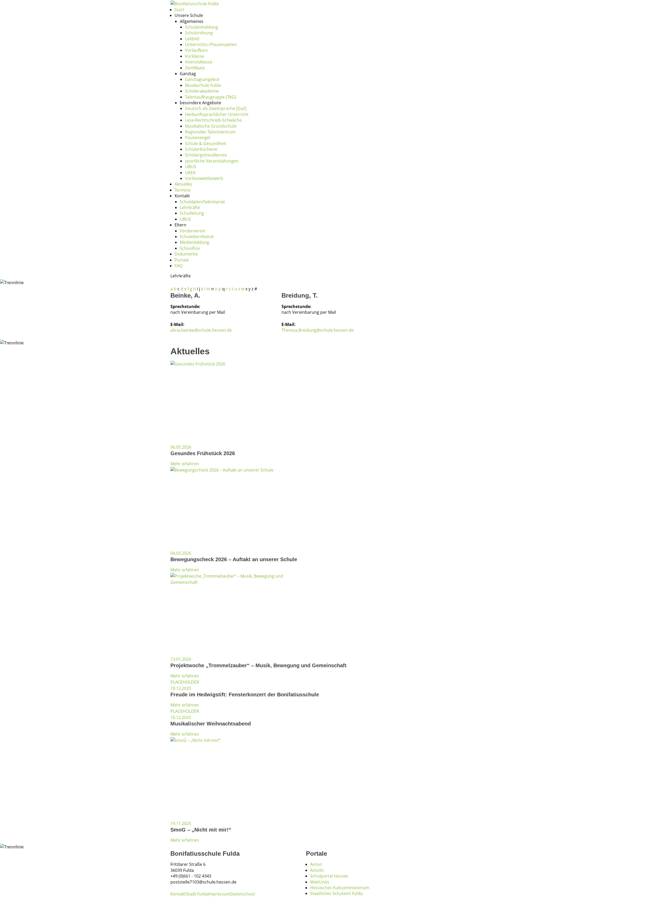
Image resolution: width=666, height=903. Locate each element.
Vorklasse (194, 56)
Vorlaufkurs (196, 50)
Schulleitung (192, 213)
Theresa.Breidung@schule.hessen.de (317, 330)
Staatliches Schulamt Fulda (336, 893)
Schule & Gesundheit (205, 143)
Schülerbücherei (201, 149)
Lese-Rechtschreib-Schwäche (213, 120)
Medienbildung (194, 242)
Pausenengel (197, 137)
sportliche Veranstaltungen (212, 161)
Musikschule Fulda (203, 85)
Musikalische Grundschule (210, 126)
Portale (182, 260)
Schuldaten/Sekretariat (202, 202)
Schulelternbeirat (197, 236)
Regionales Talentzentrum (210, 132)
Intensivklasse (198, 62)
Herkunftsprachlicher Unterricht (216, 114)
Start (179, 9)
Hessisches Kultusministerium (339, 888)
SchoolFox (190, 248)
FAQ (178, 266)
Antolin (317, 870)
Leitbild (192, 39)
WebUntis (319, 882)
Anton (316, 864)
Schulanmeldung (201, 27)
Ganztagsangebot (202, 79)
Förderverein (192, 231)
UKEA (190, 172)
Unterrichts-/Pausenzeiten (211, 44)
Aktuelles (183, 184)
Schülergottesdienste (206, 155)
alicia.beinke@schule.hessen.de (201, 330)
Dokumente (186, 254)
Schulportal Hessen (329, 876)
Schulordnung (199, 33)
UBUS (190, 166)
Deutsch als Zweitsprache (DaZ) (216, 108)
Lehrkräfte (190, 207)
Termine (182, 190)
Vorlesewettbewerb (204, 178)
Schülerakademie (202, 91)
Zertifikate (195, 68)
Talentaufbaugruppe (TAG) (210, 97)
